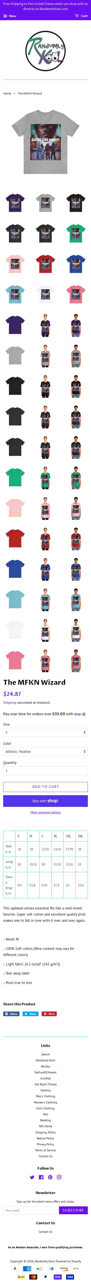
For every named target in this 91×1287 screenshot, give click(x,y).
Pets (45, 1114)
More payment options (45, 812)
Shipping (9, 702)
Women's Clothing (45, 1102)
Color (7, 743)
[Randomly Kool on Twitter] (32, 1178)
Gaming (46, 1090)
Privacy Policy (45, 1144)
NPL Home (45, 1126)
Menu (12, 16)
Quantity (10, 762)
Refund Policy (45, 1138)
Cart (84, 16)
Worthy (45, 1066)
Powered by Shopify (68, 1261)
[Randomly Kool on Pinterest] (50, 1178)
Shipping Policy (46, 1132)
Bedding (45, 1120)
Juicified (45, 1078)
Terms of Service (45, 1150)
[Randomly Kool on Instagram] (59, 1178)
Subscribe (73, 1210)
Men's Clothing (45, 1096)
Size (6, 724)
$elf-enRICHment (46, 1072)
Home (7, 94)
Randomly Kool (45, 1060)
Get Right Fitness (45, 1084)
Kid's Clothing (45, 1108)
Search (45, 1054)
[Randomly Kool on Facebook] (41, 1178)
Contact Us (45, 1156)
